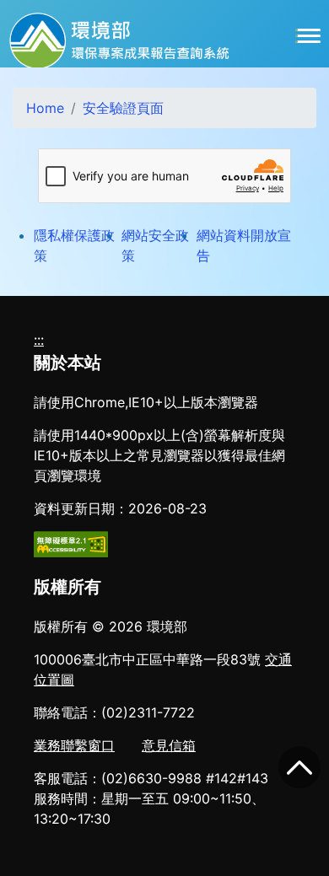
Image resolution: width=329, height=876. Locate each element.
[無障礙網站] (71, 543)
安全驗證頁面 (123, 107)
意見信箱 (169, 745)
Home (45, 107)
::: (39, 339)
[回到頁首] (299, 767)
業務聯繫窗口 (74, 745)
